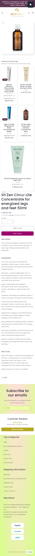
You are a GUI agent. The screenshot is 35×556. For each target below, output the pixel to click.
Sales (5, 442)
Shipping (11, 215)
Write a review (17, 429)
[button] (2, 13)
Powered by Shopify (23, 552)
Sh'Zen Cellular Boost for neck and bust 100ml (26, 86)
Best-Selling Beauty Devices (13, 446)
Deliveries (7, 474)
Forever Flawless (14, 552)
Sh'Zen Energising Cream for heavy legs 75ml (17, 179)
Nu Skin (6, 450)
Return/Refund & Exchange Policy (15, 479)
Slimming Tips (8, 463)
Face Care (7, 454)
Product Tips (8, 458)
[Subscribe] (29, 408)
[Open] (31, 4)
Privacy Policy (8, 487)
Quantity (3, 218)
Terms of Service (9, 491)
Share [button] (5, 377)
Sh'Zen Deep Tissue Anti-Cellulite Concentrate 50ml (26, 128)
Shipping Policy (9, 483)
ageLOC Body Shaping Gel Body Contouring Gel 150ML (9, 128)
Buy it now (18, 233)
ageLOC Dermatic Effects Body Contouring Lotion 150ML (9, 88)
